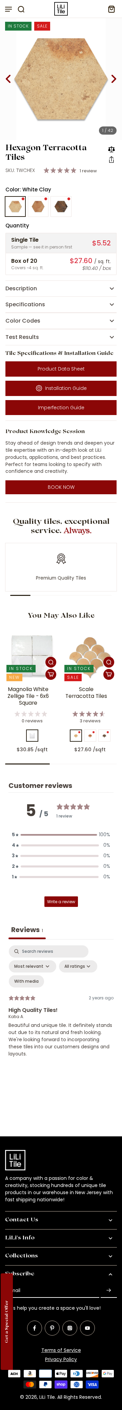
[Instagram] (69, 1328)
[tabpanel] (61, 1007)
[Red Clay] (38, 207)
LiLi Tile (47, 1397)
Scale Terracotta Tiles (86, 693)
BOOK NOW (61, 487)
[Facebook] (34, 1328)
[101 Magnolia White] (32, 735)
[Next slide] (114, 79)
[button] (111, 159)
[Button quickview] (50, 662)
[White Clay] (15, 207)
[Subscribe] (109, 1290)
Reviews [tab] (27, 929)
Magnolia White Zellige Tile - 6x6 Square (28, 696)
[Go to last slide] (8, 79)
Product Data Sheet (61, 368)
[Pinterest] (52, 1328)
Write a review (61, 902)
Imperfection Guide (61, 407)
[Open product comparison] (111, 149)
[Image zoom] (61, 79)
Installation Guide (66, 388)
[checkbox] (26, 981)
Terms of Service (61, 1350)
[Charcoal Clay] (61, 207)
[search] (21, 9)
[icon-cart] (109, 9)
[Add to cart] (50, 674)
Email (14, 1290)
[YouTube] (87, 1328)
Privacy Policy (61, 1359)
